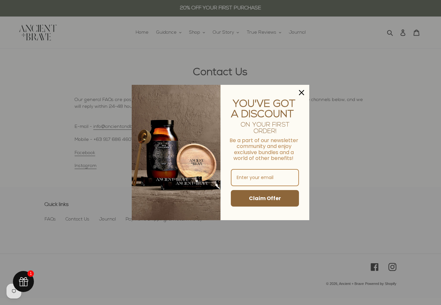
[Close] (301, 92)
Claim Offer (265, 198)
